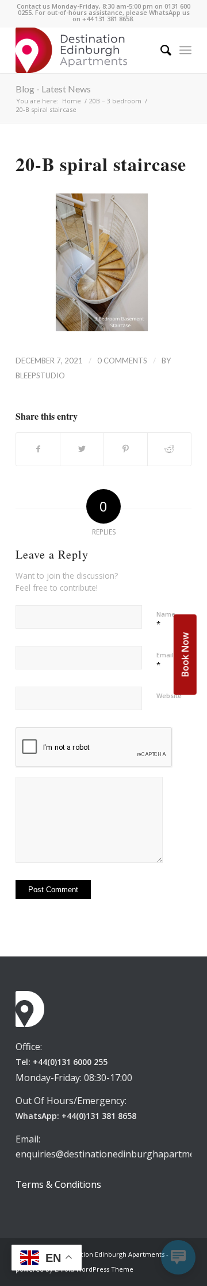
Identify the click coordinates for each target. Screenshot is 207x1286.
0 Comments (122, 360)
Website (169, 695)
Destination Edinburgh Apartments (111, 1254)
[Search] (160, 50)
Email (165, 660)
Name (165, 619)
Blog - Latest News (53, 88)
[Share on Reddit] (169, 449)
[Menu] (185, 50)
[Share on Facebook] (38, 449)
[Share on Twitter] (81, 449)
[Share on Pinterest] (125, 449)
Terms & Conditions (58, 1184)
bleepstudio (40, 375)
